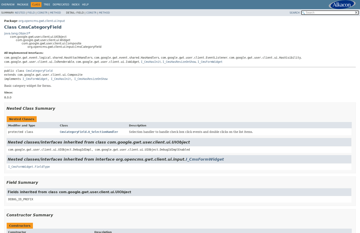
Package (23, 4)
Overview (8, 4)
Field (31, 12)
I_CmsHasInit (151, 61)
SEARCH (295, 12)
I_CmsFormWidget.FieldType (29, 166)
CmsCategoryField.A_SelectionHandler (89, 132)
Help (85, 4)
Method (55, 12)
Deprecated (61, 4)
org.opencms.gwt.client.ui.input (42, 21)
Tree (47, 4)
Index (76, 4)
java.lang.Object (16, 33)
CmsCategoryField (39, 70)
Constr (42, 12)
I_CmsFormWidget (210, 61)
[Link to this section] (58, 108)
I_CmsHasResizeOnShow (179, 61)
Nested (20, 12)
